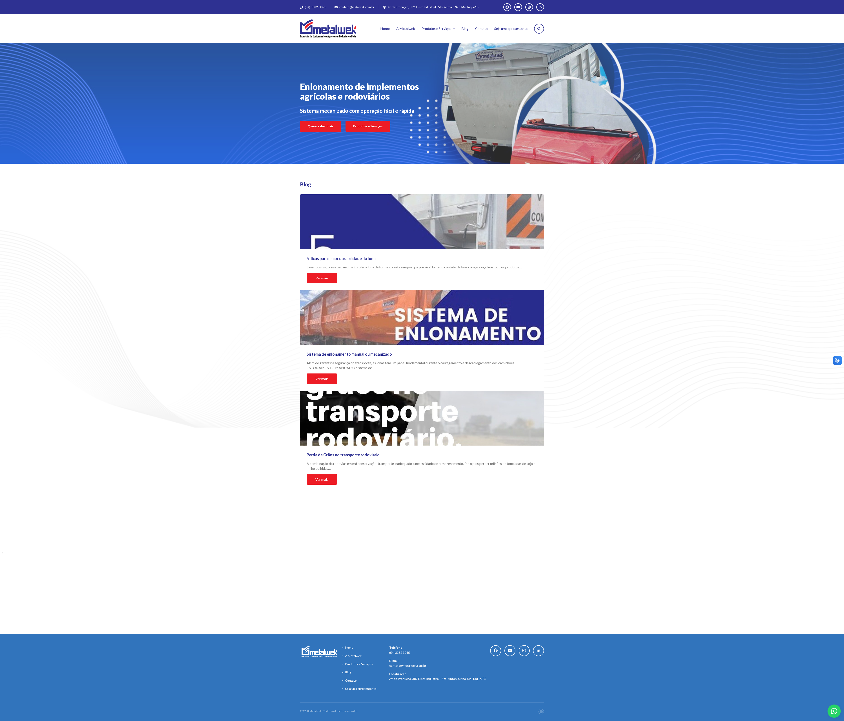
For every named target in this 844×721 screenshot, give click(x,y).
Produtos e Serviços (436, 28)
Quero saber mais (320, 126)
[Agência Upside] (541, 711)
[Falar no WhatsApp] (834, 711)
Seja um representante (511, 28)
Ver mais (321, 278)
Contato (481, 28)
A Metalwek (405, 28)
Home (385, 28)
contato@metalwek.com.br (356, 7)
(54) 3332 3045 (399, 650)
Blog (465, 28)
